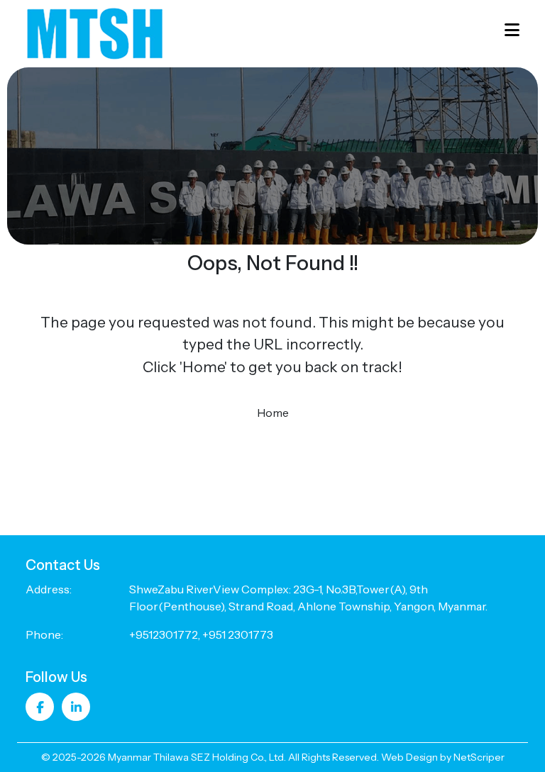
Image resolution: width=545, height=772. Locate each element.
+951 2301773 (237, 634)
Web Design (409, 757)
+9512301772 (163, 634)
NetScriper (479, 757)
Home (273, 412)
